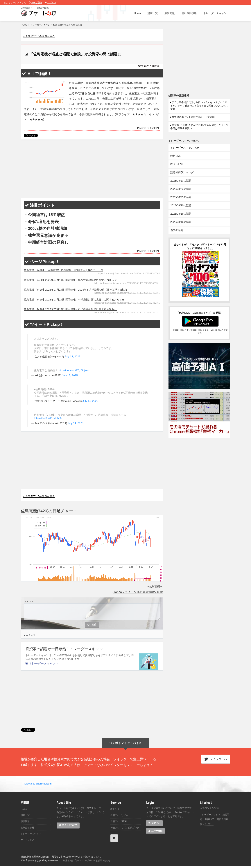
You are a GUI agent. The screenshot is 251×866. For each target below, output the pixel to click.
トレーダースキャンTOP (184, 147)
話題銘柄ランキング (181, 172)
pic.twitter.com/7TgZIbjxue (74, 370)
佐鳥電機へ (155, 586)
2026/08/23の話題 (180, 180)
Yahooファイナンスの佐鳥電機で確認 (138, 592)
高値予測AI (222, 819)
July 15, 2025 (70, 375)
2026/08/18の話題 (180, 221)
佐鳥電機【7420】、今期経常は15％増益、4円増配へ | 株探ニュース (63, 270)
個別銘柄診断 (189, 13)
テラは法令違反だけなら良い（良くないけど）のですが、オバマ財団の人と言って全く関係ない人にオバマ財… (199, 105)
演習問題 (169, 13)
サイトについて (69, 825)
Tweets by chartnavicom (38, 783)
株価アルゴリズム (119, 815)
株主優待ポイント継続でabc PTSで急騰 (193, 117)
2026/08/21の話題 (180, 197)
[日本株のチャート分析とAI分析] (39, 13)
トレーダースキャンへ (43, 663)
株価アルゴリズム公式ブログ (124, 827)
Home (137, 13)
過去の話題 (176, 230)
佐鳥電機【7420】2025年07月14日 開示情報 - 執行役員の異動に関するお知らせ (70, 279)
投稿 (93, 624)
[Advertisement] (92, 169)
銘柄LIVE (175, 155)
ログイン (51, 2)
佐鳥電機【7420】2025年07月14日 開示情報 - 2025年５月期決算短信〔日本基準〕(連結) (75, 289)
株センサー (115, 809)
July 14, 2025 (72, 356)
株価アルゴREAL (118, 821)
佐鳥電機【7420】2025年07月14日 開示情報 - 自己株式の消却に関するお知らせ (70, 309)
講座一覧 (153, 13)
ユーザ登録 (36, 2)
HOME (24, 24)
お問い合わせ (103, 860)
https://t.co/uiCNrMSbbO (48, 417)
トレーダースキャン (215, 13)
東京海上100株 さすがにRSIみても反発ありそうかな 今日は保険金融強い (199, 127)
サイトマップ (27, 839)
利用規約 (67, 860)
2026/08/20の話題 (180, 205)
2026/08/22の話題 (180, 188)
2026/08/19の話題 (180, 213)
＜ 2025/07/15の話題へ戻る (39, 36)
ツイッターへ (218, 759)
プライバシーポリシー (84, 860)
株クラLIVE (177, 164)
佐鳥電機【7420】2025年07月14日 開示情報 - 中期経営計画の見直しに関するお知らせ (74, 299)
